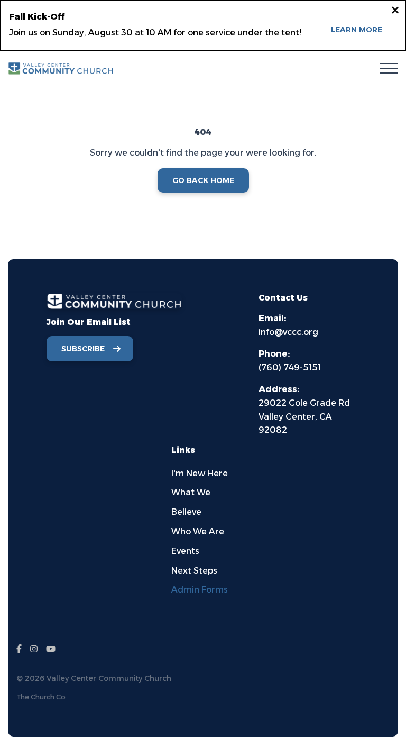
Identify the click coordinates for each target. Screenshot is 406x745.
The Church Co (41, 697)
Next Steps (194, 571)
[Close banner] (395, 12)
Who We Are (197, 531)
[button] (389, 68)
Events (185, 551)
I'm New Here (199, 473)
